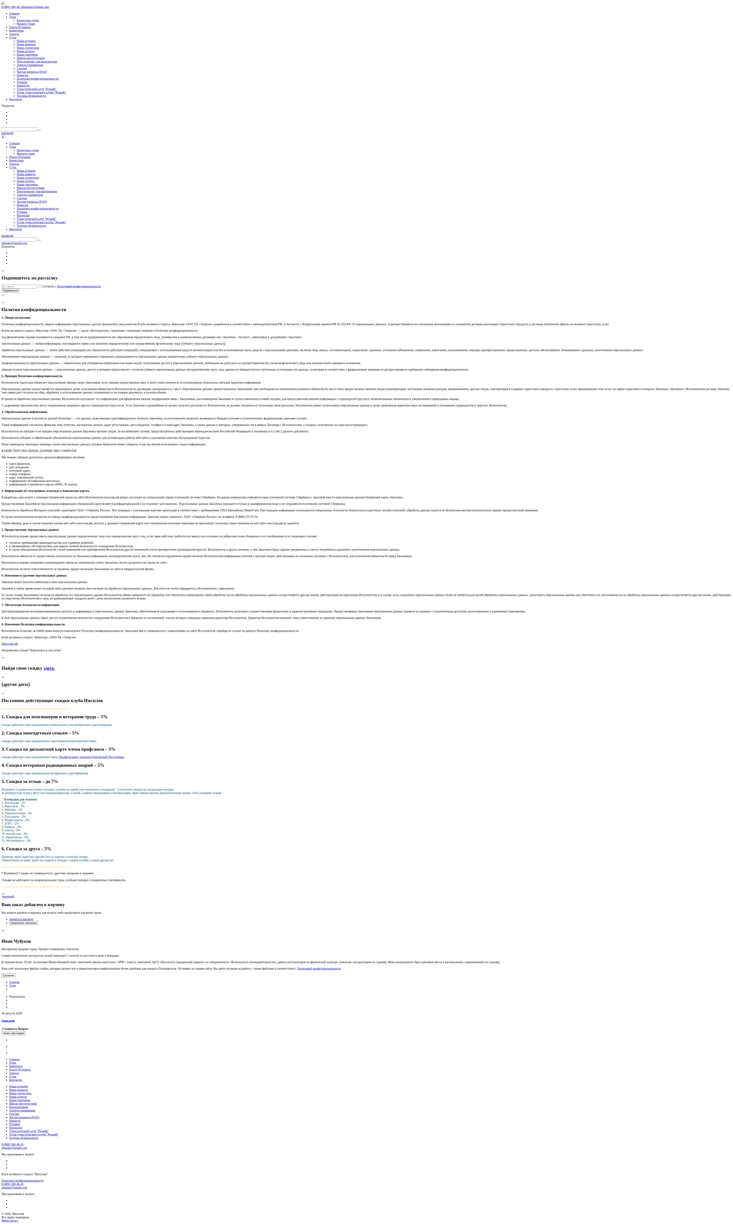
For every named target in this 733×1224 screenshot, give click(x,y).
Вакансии (15, 1127)
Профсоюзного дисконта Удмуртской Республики (91, 757)
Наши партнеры (19, 1100)
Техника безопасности (23, 1138)
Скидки (14, 1113)
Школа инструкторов (23, 1103)
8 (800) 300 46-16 (12, 7)
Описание (8, 1020)
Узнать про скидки (13, 1033)
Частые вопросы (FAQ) (24, 1117)
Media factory (10, 1220)
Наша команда (18, 1089)
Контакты (15, 1080)
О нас (13, 1076)
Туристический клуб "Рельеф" (29, 1131)
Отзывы (14, 1124)
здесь (49, 668)
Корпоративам (18, 1107)
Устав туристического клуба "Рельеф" (33, 1134)
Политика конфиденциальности (22, 1180)
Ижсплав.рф (10, 643)
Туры (12, 985)
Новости (14, 1120)
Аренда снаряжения (22, 1110)
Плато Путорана (20, 1069)
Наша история (18, 1086)
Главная (14, 982)
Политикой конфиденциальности (79, 286)
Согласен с (71, 286)
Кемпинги (16, 1066)
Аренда (14, 1073)
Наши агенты (18, 1096)
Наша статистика (20, 1093)
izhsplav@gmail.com (36, 7)
